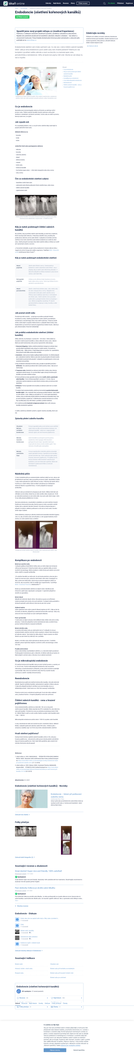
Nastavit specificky (79, 1050)
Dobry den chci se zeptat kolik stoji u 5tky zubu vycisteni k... (40, 918)
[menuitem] (48, 3)
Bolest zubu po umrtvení (58, 977)
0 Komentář (25, 920)
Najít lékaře (57, 3)
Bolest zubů (19, 964)
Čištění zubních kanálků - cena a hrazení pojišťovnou (72, 86)
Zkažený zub (54, 964)
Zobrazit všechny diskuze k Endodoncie (28, 951)
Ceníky (41, 1003)
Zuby (22, 924)
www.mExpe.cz (31, 40)
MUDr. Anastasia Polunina (23, 584)
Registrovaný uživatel (20, 874)
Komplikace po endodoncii (71, 78)
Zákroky (48, 3)
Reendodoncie (68, 82)
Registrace (129, 3)
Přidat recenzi (83, 3)
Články (65, 1003)
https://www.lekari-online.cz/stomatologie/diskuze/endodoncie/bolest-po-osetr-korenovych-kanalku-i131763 (37, 769)
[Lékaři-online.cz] (14, 3)
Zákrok (17, 1003)
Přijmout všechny (55, 1050)
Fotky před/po (56, 1003)
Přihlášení (120, 3)
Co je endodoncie (68, 69)
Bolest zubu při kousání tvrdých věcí (61, 973)
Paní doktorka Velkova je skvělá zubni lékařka (35, 888)
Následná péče (68, 76)
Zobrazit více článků (22, 815)
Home (16, 8)
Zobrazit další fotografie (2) (24, 857)
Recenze (66, 3)
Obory (73, 3)
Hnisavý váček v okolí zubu (23, 968)
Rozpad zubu (19, 973)
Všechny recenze (22, 906)
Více (16, 900)
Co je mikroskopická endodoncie (73, 80)
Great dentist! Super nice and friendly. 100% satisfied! (38, 871)
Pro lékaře (111, 3)
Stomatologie (24, 8)
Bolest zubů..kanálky (27, 930)
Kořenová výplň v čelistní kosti (30, 943)
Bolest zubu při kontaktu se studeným (62, 968)
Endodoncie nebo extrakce (29, 937)
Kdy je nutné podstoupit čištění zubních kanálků (72, 73)
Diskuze (47, 1003)
